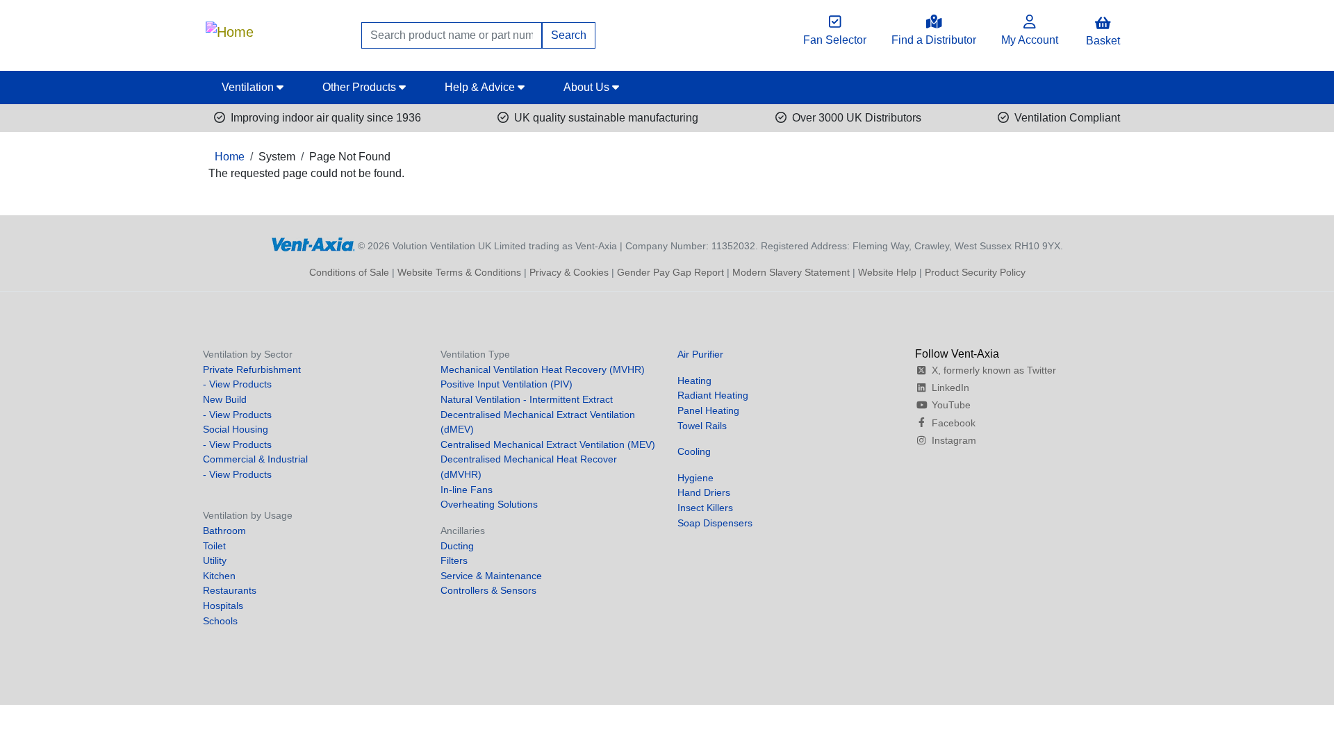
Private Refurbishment (252, 369)
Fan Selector (834, 40)
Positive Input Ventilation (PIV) (506, 384)
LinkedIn (950, 387)
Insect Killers (705, 507)
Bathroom (224, 530)
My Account (1029, 40)
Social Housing (235, 429)
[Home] (230, 28)
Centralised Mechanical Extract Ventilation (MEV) (547, 444)
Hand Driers (703, 492)
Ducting (457, 545)
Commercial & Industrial (255, 459)
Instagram (954, 440)
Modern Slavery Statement (791, 272)
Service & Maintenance (491, 575)
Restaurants (229, 590)
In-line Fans (466, 489)
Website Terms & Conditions (459, 272)
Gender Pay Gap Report (670, 272)
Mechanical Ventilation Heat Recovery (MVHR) (542, 369)
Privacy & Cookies (569, 272)
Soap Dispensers (714, 522)
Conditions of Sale (349, 272)
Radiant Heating (712, 395)
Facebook (953, 422)
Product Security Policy (975, 272)
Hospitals (223, 605)
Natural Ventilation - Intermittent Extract (526, 399)
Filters (454, 560)
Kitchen (219, 575)
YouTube (951, 404)
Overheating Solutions (489, 504)
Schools (220, 620)
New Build (225, 399)
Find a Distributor (933, 40)
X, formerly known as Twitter (994, 370)
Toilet (214, 545)
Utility (215, 560)
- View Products (237, 384)
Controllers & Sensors (488, 590)
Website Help (887, 272)
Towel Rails (702, 425)
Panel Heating (708, 410)
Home (230, 156)
